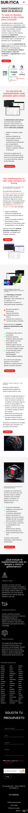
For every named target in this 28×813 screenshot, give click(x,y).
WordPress (6, 193)
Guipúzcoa (12, 683)
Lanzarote (20, 697)
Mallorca (3, 699)
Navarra (3, 683)
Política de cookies (14, 808)
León (11, 687)
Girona (20, 681)
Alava (19, 683)
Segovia (3, 691)
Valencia (12, 671)
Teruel (2, 679)
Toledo (2, 673)
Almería (2, 666)
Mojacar (20, 702)
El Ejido (2, 700)
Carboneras (12, 702)
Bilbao (19, 685)
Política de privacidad (14, 802)
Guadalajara (12, 673)
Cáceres (20, 675)
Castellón (20, 671)
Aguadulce (3, 702)
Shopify (20, 193)
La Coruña (3, 695)
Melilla (20, 699)
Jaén (11, 666)
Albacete (20, 673)
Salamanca (12, 691)
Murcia (20, 669)
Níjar (19, 700)
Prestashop (14, 193)
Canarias (3, 697)
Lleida (11, 681)
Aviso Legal (14, 805)
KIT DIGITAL (14, 795)
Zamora (20, 689)
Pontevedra (12, 693)
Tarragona (3, 681)
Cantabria (12, 685)
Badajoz (11, 675)
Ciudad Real (12, 679)
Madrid (2, 677)
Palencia (3, 689)
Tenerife (20, 695)
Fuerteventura (13, 697)
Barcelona (20, 679)
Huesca (11, 677)
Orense (11, 695)
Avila (19, 691)
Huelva (11, 667)
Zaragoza (20, 677)
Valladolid (12, 689)
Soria (2, 687)
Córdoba (3, 669)
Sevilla (11, 669)
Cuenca (2, 675)
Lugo (19, 693)
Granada (20, 666)
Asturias (3, 693)
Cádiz (19, 667)
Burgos (20, 687)
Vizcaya (3, 685)
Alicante (3, 671)
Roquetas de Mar (14, 700)
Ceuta (11, 699)
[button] (24, 2)
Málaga (2, 667)
